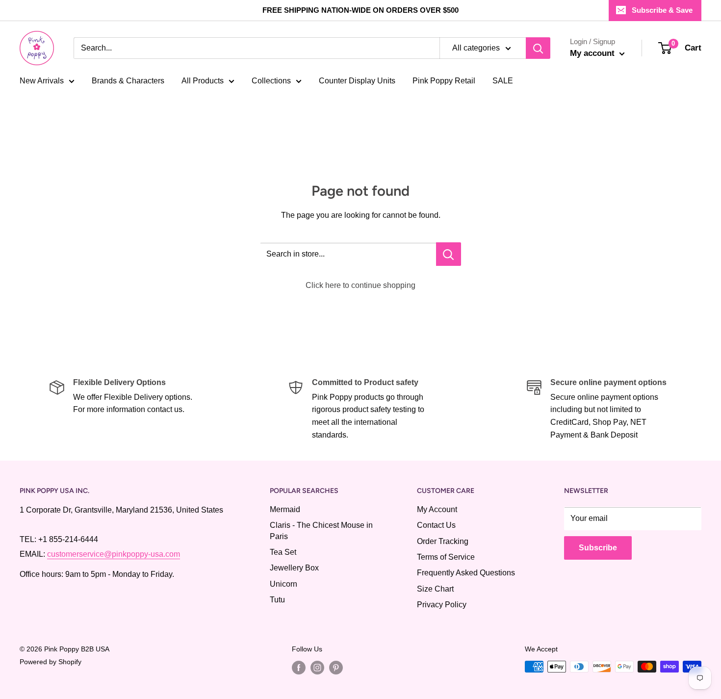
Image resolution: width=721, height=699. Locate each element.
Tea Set (283, 552)
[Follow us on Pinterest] (336, 667)
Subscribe (598, 548)
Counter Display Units (357, 81)
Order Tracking (442, 541)
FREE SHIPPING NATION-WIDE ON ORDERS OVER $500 (360, 10)
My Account (437, 509)
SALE (502, 81)
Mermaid (285, 509)
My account (593, 53)
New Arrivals (42, 81)
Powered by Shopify (50, 662)
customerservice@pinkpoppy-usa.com (113, 554)
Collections (271, 81)
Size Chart (435, 589)
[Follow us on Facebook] (299, 667)
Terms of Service (446, 557)
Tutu (277, 599)
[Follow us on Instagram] (317, 667)
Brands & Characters (128, 81)
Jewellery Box (294, 568)
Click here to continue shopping (360, 285)
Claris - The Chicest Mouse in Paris (321, 530)
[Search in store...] (448, 254)
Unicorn (283, 584)
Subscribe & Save (662, 10)
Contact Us (436, 525)
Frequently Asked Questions (466, 573)
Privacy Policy (441, 604)
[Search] (538, 48)
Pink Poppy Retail (443, 81)
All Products (202, 81)
